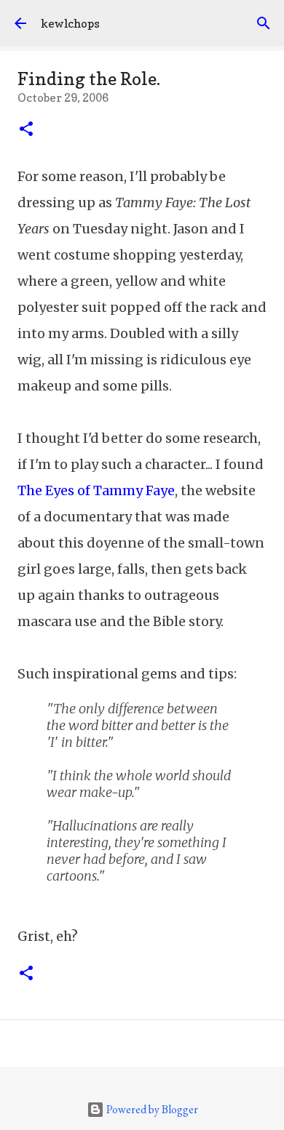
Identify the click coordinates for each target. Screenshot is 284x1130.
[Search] (263, 23)
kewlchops (70, 23)
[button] (26, 130)
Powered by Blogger (151, 1109)
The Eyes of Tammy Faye (96, 490)
